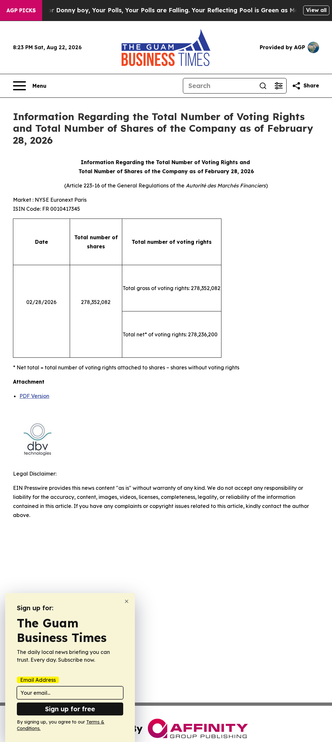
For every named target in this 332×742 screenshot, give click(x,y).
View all (316, 10)
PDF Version (34, 396)
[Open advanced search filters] (278, 85)
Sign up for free (70, 709)
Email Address (38, 680)
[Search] (263, 85)
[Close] (127, 601)
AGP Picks (21, 10)
